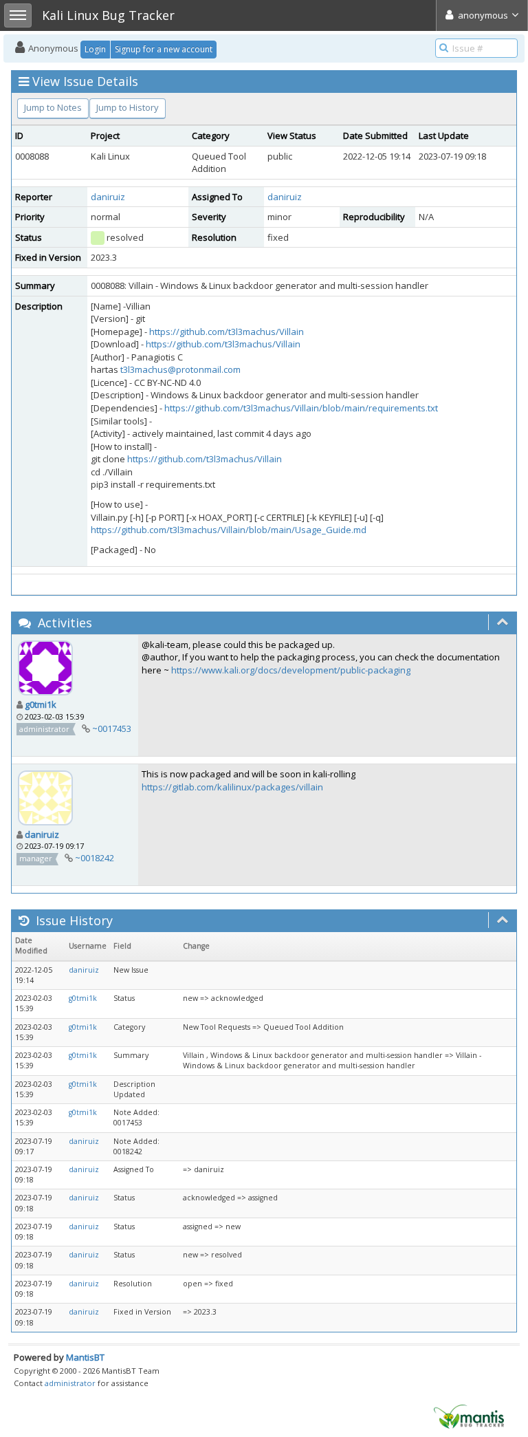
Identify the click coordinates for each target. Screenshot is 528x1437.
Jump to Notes (53, 107)
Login (95, 49)
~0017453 (111, 728)
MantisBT (85, 1357)
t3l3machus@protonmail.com (180, 369)
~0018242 (94, 858)
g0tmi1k (40, 704)
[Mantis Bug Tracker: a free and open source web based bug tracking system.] (469, 1415)
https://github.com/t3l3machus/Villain (226, 331)
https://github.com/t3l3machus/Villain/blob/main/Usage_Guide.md (228, 529)
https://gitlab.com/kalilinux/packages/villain (232, 787)
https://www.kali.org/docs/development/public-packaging (290, 670)
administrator (70, 1383)
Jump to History (127, 107)
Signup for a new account (163, 49)
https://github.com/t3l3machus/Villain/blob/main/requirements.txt (301, 408)
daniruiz (108, 197)
